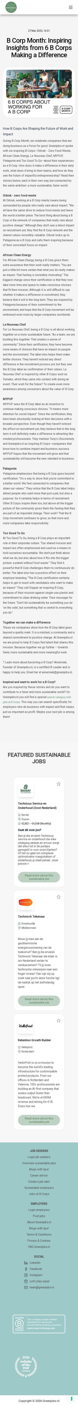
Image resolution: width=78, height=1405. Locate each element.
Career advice (39, 1175)
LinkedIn (35, 1262)
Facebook (36, 1269)
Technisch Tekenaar (31, 916)
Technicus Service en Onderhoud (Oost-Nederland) (37, 806)
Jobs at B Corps (39, 1194)
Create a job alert (39, 1181)
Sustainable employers (39, 1188)
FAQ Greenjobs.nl (39, 1247)
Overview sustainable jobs (39, 1163)
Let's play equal (39, 1281)
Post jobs (39, 1216)
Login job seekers (39, 1157)
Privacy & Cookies (39, 1240)
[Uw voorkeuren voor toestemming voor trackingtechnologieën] (71, 1398)
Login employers (39, 1210)
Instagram (36, 1275)
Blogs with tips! (39, 1169)
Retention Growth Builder (34, 1040)
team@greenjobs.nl (42, 1287)
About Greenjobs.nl (39, 1222)
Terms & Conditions (39, 1234)
